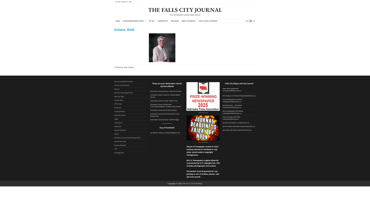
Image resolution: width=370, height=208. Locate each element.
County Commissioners (122, 85)
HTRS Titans (118, 104)
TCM (115, 149)
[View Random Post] (246, 21)
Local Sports (118, 123)
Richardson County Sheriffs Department (127, 138)
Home (118, 21)
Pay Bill (152, 21)
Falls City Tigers (119, 96)
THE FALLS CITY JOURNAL (185, 10)
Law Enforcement (120, 115)
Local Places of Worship (208, 21)
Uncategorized (119, 153)
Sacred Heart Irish (120, 141)
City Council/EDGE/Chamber (123, 81)
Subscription (163, 21)
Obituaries (175, 21)
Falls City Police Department (123, 93)
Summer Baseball (120, 145)
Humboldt (117, 108)
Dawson (117, 89)
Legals (116, 119)
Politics (116, 134)
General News (118, 100)
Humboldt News (119, 111)
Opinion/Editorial (120, 130)
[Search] (254, 21)
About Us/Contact (189, 21)
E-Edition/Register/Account (133, 21)
